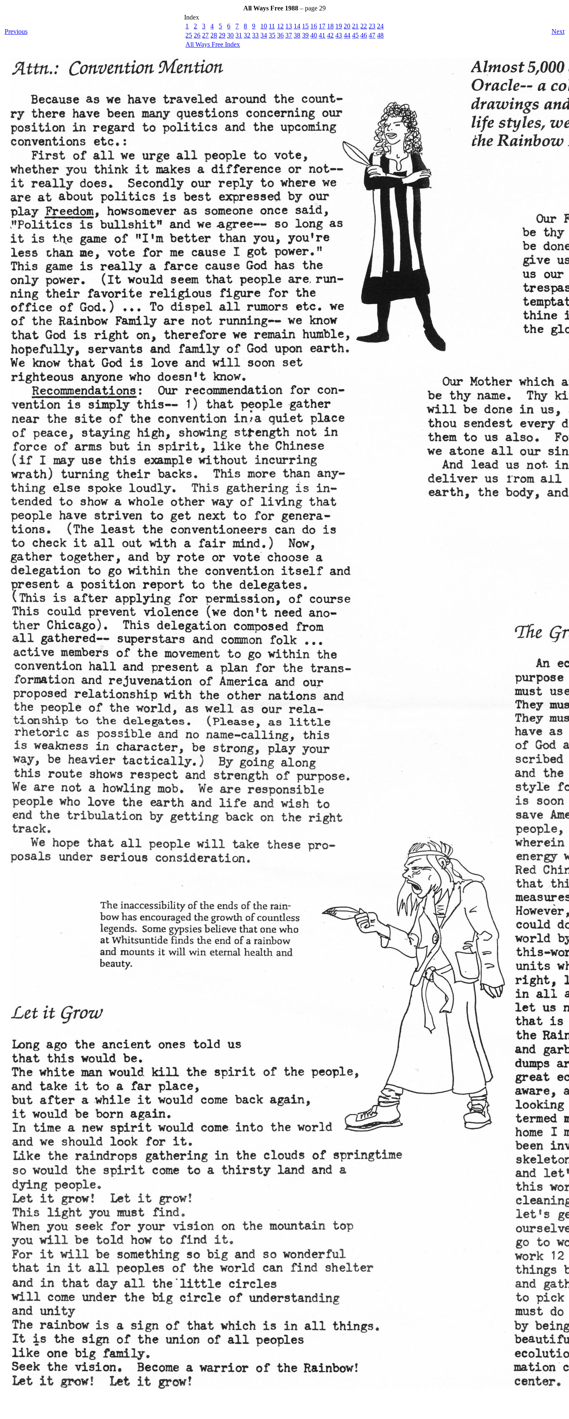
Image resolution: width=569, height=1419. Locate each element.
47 (372, 35)
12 (280, 26)
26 (197, 35)
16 (313, 26)
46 (363, 35)
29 (222, 35)
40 (313, 35)
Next (558, 31)
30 (230, 35)
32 (247, 35)
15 (305, 26)
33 (255, 35)
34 (263, 35)
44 (347, 35)
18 (330, 26)
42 (330, 35)
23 (372, 26)
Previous (16, 31)
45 (355, 35)
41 (322, 35)
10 (263, 26)
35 (272, 35)
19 (338, 26)
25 (188, 35)
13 (288, 26)
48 (380, 35)
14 (297, 26)
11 (272, 26)
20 (347, 26)
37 (288, 35)
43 (338, 35)
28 (213, 35)
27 (205, 35)
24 (380, 26)
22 (363, 26)
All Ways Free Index (212, 44)
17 (322, 26)
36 (280, 35)
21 (355, 26)
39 (305, 35)
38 (297, 35)
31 (238, 35)
